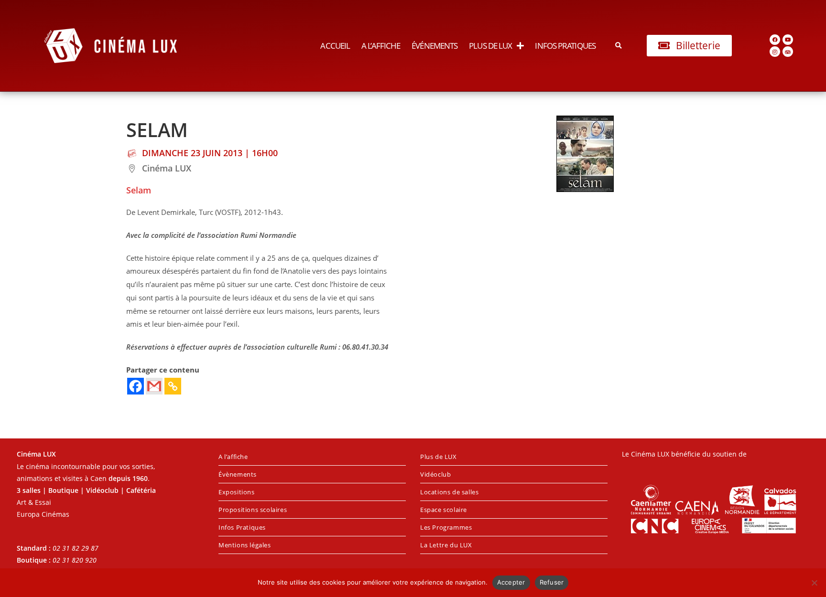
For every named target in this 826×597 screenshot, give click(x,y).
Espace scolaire (443, 509)
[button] (619, 45)
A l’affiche (380, 45)
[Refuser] (814, 582)
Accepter (511, 582)
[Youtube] (788, 39)
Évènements (237, 474)
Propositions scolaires (252, 509)
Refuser (552, 582)
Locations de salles (449, 492)
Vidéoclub (435, 474)
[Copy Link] (172, 386)
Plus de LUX (490, 45)
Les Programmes (446, 527)
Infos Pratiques (565, 45)
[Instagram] (775, 51)
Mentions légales (244, 545)
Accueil (335, 45)
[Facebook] (775, 39)
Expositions (236, 492)
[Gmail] (154, 386)
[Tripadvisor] (788, 51)
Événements (434, 45)
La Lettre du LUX (446, 545)
